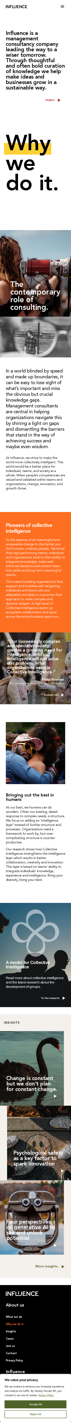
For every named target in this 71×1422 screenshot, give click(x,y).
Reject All (35, 1414)
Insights (11, 1331)
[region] (35, 1398)
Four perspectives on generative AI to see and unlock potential (30, 1230)
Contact (11, 1353)
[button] (62, 6)
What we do (14, 1317)
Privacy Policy (46, 1395)
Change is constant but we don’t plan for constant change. (31, 1084)
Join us (10, 1346)
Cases (10, 1338)
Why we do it (14, 1324)
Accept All (35, 1404)
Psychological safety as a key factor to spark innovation (38, 1158)
